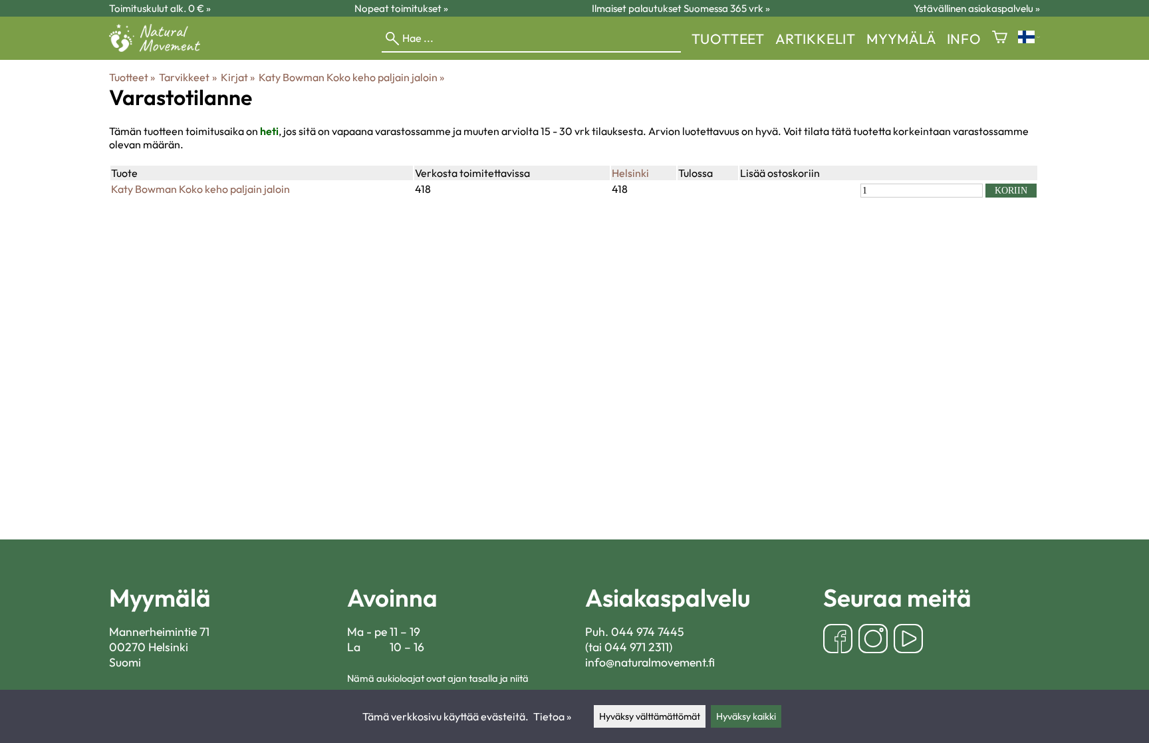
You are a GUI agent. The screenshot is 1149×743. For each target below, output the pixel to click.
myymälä (901, 38)
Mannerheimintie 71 (159, 631)
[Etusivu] (160, 48)
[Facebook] (837, 640)
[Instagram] (873, 640)
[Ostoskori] (999, 38)
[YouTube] (908, 640)
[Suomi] (1029, 38)
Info (964, 38)
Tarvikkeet (187, 77)
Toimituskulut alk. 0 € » (160, 8)
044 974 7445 (647, 631)
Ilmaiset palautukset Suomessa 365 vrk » (681, 8)
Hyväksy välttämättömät (649, 716)
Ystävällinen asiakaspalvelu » (977, 8)
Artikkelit (815, 38)
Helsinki (630, 173)
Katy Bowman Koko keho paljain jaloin (351, 77)
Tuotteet (728, 38)
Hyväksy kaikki (746, 716)
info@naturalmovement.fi (650, 662)
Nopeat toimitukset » (401, 8)
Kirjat (238, 77)
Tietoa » (552, 716)
